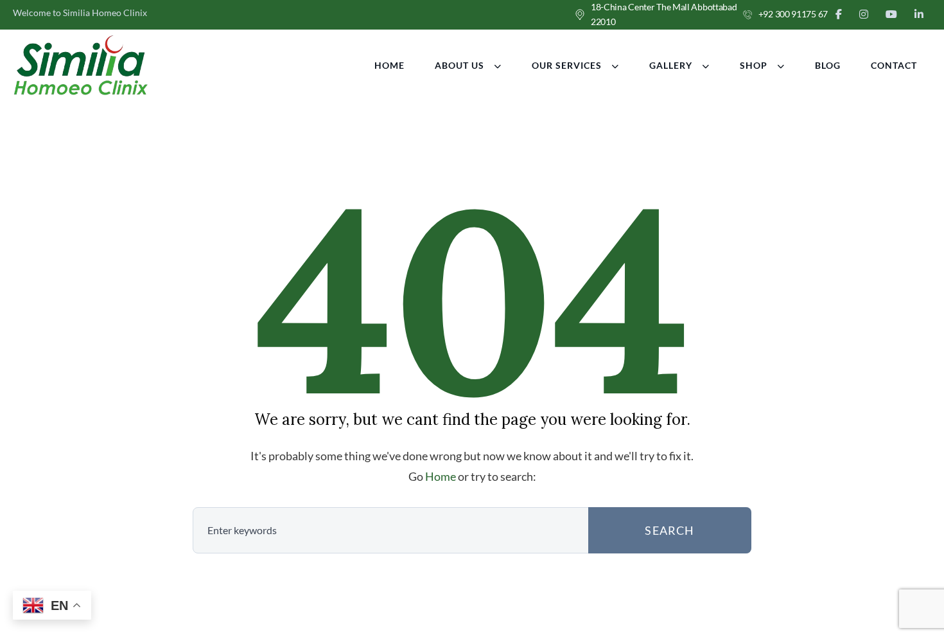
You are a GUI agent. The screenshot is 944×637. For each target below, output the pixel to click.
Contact (894, 65)
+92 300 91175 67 (793, 13)
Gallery (670, 65)
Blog (828, 65)
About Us (459, 65)
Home (389, 65)
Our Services (567, 65)
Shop (753, 65)
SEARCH (669, 530)
